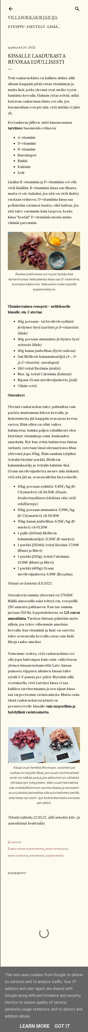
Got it (62, 1026)
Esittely (36, 27)
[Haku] (77, 8)
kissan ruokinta (18, 855)
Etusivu (16, 27)
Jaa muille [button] (14, 842)
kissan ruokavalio (56, 849)
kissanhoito (36, 855)
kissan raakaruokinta (31, 849)
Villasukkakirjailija (32, 17)
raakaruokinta (54, 855)
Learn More (35, 1026)
